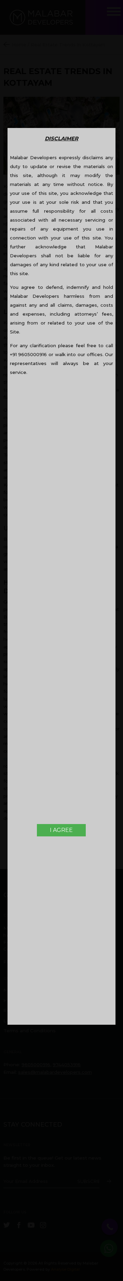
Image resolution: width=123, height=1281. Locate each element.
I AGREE (61, 830)
